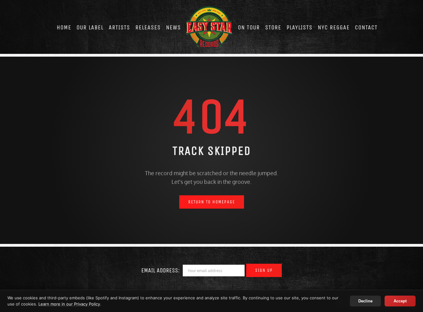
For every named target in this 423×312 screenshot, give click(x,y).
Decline (365, 301)
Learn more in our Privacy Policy (69, 303)
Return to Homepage (211, 202)
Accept (400, 301)
